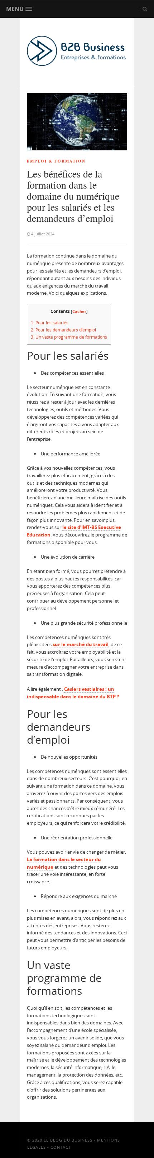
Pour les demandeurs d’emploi (64, 330)
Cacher (79, 311)
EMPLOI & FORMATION (56, 161)
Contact (60, 1147)
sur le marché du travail (81, 644)
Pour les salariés (49, 323)
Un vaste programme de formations (69, 337)
